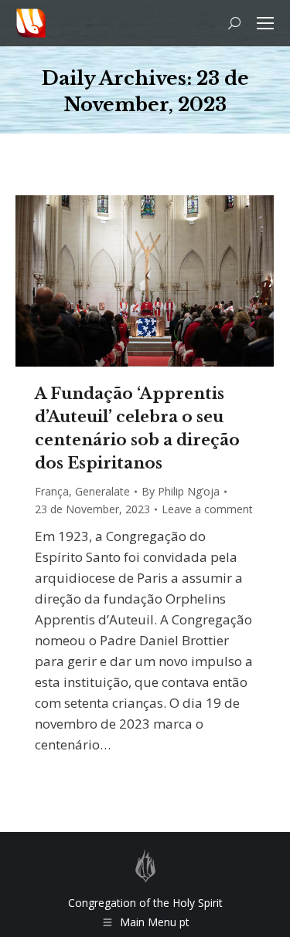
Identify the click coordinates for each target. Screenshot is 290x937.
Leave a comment (207, 509)
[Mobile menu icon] (265, 23)
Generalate (102, 491)
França (52, 491)
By (181, 491)
